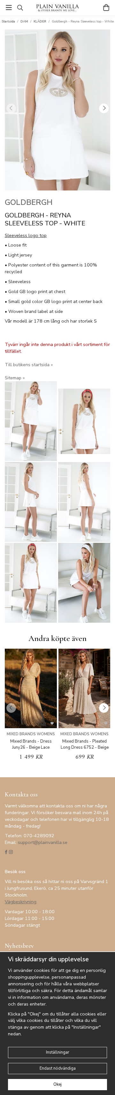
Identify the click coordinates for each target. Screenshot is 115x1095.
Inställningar (57, 1052)
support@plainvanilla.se (42, 842)
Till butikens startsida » (29, 364)
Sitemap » (15, 378)
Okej (57, 1084)
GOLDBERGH (28, 202)
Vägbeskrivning (20, 901)
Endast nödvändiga (58, 1068)
